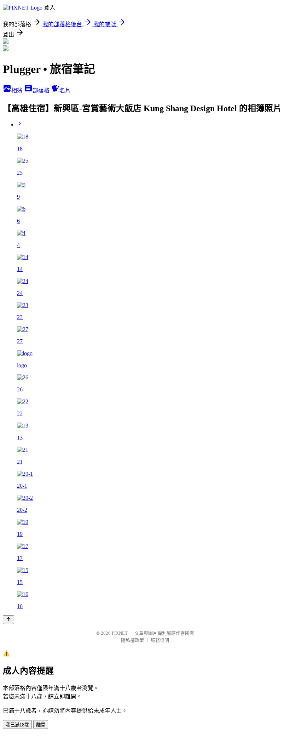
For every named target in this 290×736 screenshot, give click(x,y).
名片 (65, 90)
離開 (40, 724)
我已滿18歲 (17, 724)
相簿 (17, 90)
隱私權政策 (132, 640)
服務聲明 (160, 640)
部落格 (42, 90)
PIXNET (120, 633)
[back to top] (8, 619)
